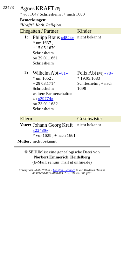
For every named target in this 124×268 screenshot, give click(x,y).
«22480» (40, 130)
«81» (63, 73)
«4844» (67, 37)
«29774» (45, 98)
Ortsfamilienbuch (64, 170)
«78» (108, 73)
